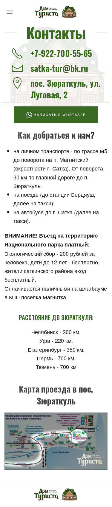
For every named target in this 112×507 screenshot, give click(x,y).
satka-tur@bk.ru (59, 68)
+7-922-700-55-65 (61, 53)
